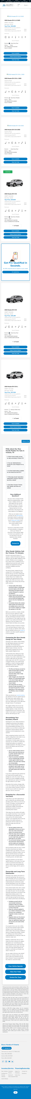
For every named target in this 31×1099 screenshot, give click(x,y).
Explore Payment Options (15, 56)
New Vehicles (4, 1071)
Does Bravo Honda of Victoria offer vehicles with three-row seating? (14, 486)
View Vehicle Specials (15, 966)
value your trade (15, 520)
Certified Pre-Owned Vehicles (4, 1075)
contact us (22, 630)
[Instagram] (6, 1061)
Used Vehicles (4, 1078)
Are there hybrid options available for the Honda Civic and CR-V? (15, 471)
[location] (29, 1)
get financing (20, 515)
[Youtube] (9, 1061)
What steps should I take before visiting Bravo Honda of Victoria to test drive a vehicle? (15, 478)
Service (11, 1068)
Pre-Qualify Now (15, 272)
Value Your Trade (15, 59)
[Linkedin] (12, 1061)
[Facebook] (2, 1061)
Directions (24, 1073)
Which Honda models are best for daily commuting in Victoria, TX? (15, 457)
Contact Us (15, 543)
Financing (18, 1068)
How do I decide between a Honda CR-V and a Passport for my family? (15, 464)
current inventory (21, 695)
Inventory (4, 1068)
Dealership (26, 1068)
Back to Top (26, 441)
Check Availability (15, 53)
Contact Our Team (15, 977)
